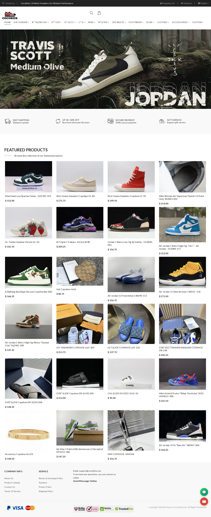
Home (7, 22)
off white (118, 22)
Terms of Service (12, 491)
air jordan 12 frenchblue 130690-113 (127, 295)
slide (149, 22)
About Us (8, 478)
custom (197, 22)
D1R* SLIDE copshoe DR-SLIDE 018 (75, 393)
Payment (43, 482)
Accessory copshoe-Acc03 (19, 454)
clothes (162, 22)
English (204, 3)
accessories (179, 22)
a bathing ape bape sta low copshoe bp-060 (28, 291)
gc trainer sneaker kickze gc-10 (22, 242)
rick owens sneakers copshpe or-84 (75, 196)
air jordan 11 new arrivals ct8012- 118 (179, 291)
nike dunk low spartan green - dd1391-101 (28, 196)
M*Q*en (102, 22)
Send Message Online (85, 481)
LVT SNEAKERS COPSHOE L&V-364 (75, 347)
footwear (135, 22)
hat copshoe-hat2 (66, 289)
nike (91, 22)
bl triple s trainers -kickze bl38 (73, 242)
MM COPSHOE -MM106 (121, 454)
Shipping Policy (46, 491)
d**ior (56, 22)
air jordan (20, 22)
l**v (81, 22)
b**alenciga (39, 22)
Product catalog (12, 482)
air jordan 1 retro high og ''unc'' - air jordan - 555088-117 (179, 247)
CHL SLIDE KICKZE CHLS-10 (123, 393)
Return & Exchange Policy (51, 478)
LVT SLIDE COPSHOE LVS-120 (124, 347)
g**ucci (69, 22)
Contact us (9, 3)
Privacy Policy (45, 487)
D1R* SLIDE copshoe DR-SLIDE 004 (23, 402)
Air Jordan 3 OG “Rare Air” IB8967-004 (179, 445)
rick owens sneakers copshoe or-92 (127, 196)
